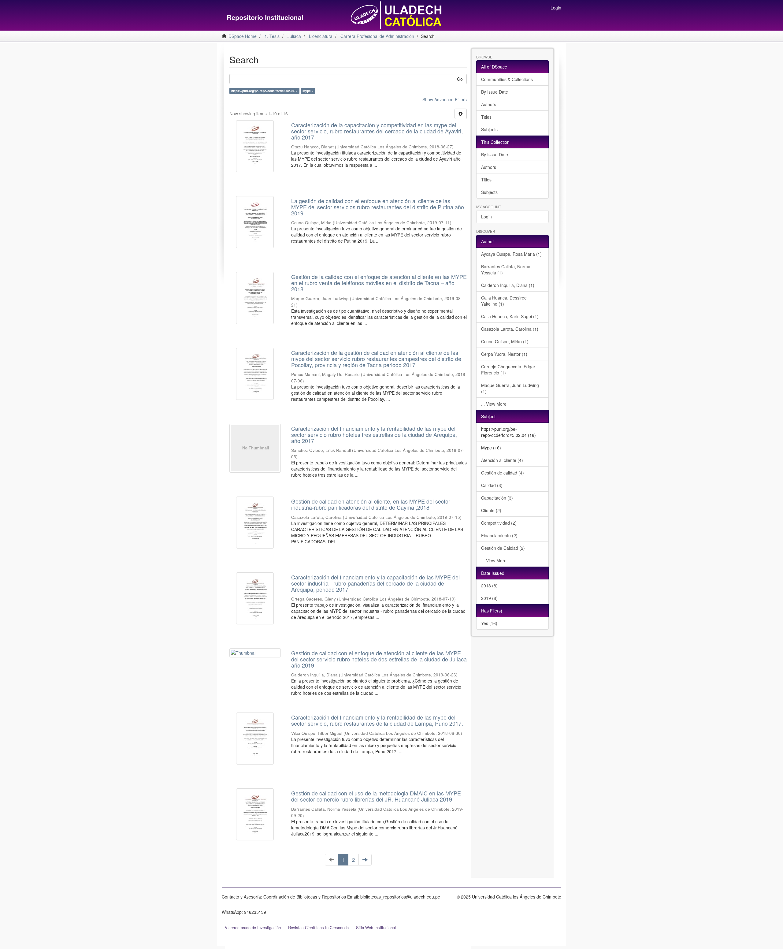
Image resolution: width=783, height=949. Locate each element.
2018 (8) (489, 585)
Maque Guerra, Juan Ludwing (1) (510, 388)
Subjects (489, 129)
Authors (488, 104)
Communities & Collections (507, 79)
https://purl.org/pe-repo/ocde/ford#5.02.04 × (264, 90)
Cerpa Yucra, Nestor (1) (504, 354)
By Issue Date (494, 92)
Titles (486, 117)
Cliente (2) (491, 510)
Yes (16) (489, 623)
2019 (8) (489, 598)
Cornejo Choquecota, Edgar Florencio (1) (508, 369)
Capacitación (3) (497, 498)
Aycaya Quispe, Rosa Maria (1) (511, 254)
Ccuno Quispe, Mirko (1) (505, 341)
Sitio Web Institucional (376, 927)
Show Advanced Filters (444, 99)
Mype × (308, 90)
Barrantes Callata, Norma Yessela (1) (505, 269)
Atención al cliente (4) (502, 460)
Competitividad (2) (499, 523)
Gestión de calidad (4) (502, 473)
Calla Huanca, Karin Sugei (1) (510, 316)
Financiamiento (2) (499, 535)
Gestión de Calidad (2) (503, 548)
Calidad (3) (492, 485)
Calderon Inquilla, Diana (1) (507, 285)
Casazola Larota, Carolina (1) (509, 329)
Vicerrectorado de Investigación (253, 927)
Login (486, 217)
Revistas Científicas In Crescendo (318, 927)
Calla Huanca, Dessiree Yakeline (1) (504, 301)
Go (460, 79)
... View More (494, 404)
